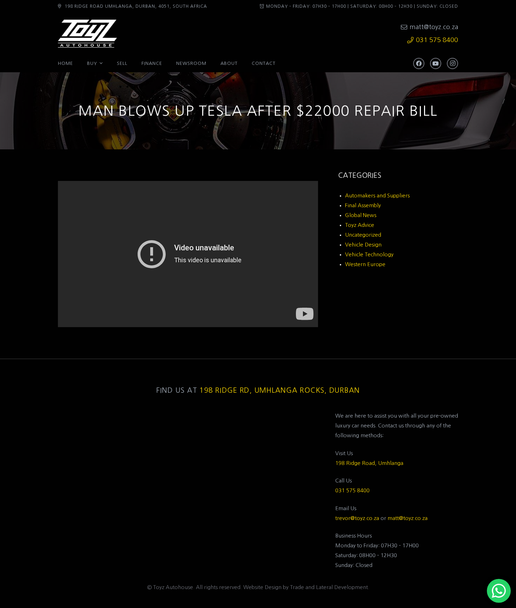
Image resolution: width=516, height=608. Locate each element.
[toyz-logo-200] (87, 34)
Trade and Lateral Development (329, 587)
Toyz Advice (359, 225)
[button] (101, 63)
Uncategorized (363, 234)
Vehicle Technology (369, 254)
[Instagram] (452, 63)
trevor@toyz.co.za (357, 518)
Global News (360, 215)
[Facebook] (418, 63)
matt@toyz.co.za (408, 518)
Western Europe (365, 264)
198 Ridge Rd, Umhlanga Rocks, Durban (279, 390)
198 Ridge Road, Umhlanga (369, 463)
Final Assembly (363, 205)
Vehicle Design (363, 244)
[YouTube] (435, 63)
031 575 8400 (352, 490)
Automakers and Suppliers (377, 195)
